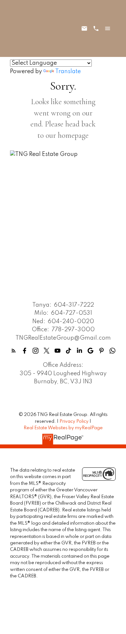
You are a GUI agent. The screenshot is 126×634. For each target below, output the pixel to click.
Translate (68, 71)
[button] (13, 351)
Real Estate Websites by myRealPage (63, 428)
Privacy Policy (74, 421)
